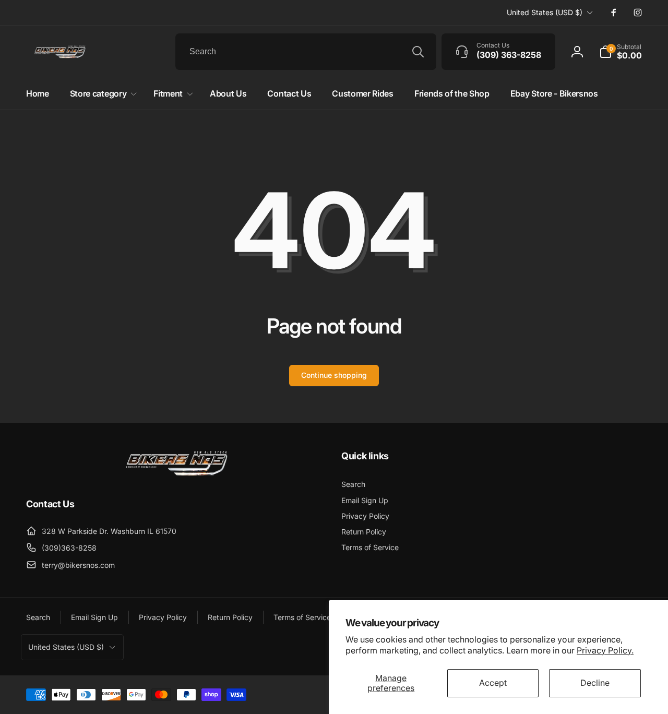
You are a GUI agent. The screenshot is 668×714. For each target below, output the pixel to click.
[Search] (418, 51)
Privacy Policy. (605, 650)
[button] (620, 51)
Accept (493, 682)
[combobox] (305, 51)
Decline (595, 682)
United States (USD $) (544, 12)
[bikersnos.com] (176, 475)
